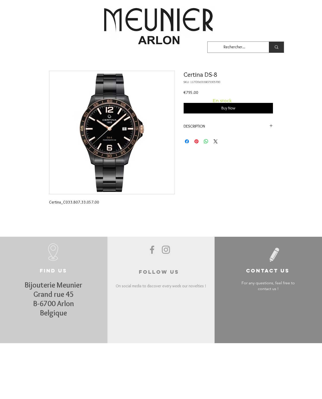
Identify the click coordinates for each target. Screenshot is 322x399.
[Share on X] (216, 141)
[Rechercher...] (276, 47)
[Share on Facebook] (187, 141)
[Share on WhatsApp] (206, 141)
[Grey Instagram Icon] (165, 249)
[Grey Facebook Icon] (152, 249)
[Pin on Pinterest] (196, 141)
